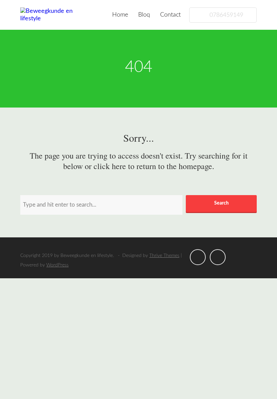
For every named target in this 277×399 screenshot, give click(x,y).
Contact (170, 15)
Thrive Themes (164, 255)
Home (120, 15)
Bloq (144, 15)
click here (110, 166)
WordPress (57, 265)
